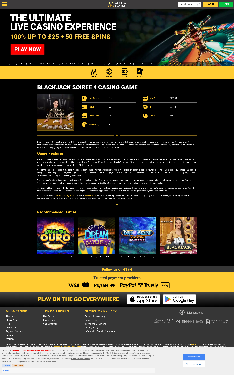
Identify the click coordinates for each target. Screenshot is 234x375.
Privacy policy (91, 327)
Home (93, 77)
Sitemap (10, 335)
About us (10, 316)
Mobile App (11, 320)
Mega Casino (90, 195)
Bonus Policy (91, 320)
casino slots (195, 344)
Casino (109, 77)
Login (210, 4)
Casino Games (50, 324)
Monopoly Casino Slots (61, 347)
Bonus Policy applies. (176, 64)
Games (140, 77)
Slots (124, 77)
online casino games (65, 195)
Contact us (11, 327)
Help (8, 324)
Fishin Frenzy (76, 347)
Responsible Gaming (95, 316)
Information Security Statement (100, 331)
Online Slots (49, 320)
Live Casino (48, 316)
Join (226, 4)
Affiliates (10, 339)
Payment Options (14, 331)
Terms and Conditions (95, 324)
